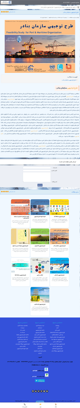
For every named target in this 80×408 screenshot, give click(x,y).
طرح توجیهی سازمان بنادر (47, 7)
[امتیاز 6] (5, 11)
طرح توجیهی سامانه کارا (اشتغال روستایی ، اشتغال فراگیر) (57, 334)
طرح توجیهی (72, 88)
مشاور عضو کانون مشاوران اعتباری (40, 352)
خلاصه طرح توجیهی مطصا (22, 335)
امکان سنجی (22, 346)
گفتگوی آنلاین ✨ (40, 402)
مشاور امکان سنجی (57, 341)
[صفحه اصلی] (6, 3)
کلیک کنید (34, 371)
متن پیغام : (54, 182)
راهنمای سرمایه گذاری (23, 325)
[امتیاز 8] (6, 11)
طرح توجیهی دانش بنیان (40, 335)
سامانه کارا (40, 348)
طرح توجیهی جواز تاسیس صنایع (57, 344)
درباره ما (22, 328)
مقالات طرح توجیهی (60, 7)
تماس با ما (22, 330)
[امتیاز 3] (2, 11)
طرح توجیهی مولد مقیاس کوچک (57, 337)
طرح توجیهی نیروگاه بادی (57, 351)
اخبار (57, 328)
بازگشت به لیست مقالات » (74, 17)
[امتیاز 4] (3, 11)
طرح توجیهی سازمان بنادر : (69, 80)
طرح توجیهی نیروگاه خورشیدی (23, 344)
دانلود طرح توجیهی (71, 7)
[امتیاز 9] (7, 11)
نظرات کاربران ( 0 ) (43, 17)
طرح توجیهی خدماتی (57, 346)
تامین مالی (57, 330)
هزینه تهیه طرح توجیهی (22, 348)
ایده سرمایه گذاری (40, 325)
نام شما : (55, 168)
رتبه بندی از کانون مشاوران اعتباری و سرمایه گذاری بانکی (40, 338)
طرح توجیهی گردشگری (57, 348)
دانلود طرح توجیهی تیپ (22, 337)
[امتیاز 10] (8, 11)
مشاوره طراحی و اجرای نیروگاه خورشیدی (40, 345)
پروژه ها (57, 325)
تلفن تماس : (54, 170)
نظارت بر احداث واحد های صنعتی (40, 341)
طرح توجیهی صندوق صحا (57, 339)
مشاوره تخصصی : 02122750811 (71, 2)
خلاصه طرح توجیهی (40, 332)
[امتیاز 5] (4, 11)
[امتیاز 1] (1, 11)
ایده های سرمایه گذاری (22, 339)
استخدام (40, 328)
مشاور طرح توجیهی (22, 341)
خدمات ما (22, 332)
